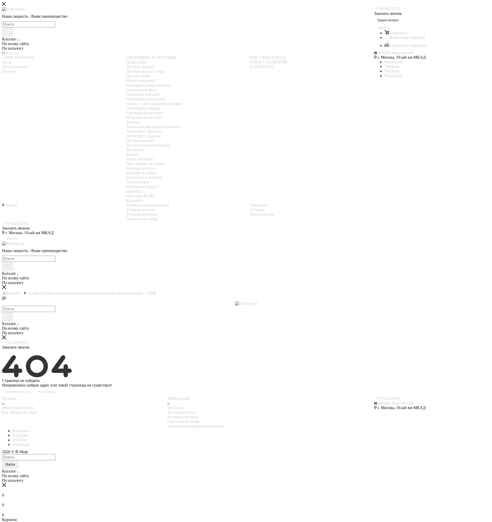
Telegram (391, 66)
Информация (178, 398)
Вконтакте (393, 62)
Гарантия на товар (183, 421)
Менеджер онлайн (18, 407)
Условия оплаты (181, 412)
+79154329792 (387, 9)
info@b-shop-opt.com (396, 52)
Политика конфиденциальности (195, 426)
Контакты (175, 407)
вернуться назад (17, 392)
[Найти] (7, 32)
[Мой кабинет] (4, 353)
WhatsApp (393, 76)
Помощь (9, 398)
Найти (10, 464)
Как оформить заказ (19, 412)
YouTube (391, 71)
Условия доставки (183, 417)
